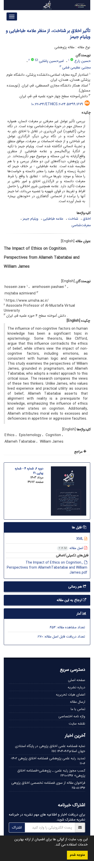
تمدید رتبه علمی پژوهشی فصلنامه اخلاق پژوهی (51, 758)
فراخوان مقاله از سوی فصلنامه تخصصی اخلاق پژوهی (48, 783)
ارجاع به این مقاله (70, 600)
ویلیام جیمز (30, 218)
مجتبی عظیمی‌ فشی (76, 67)
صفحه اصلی (76, 680)
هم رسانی (75, 586)
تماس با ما (78, 709)
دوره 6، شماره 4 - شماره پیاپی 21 (29, 470)
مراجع (78, 451)
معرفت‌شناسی (81, 225)
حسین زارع (82, 61)
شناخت (73, 218)
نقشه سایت (77, 723)
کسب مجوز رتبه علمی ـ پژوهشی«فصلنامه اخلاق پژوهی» (51, 773)
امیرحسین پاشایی (51, 61)
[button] (53, 845)
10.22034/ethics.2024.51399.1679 (57, 104)
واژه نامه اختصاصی (71, 716)
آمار (79, 613)
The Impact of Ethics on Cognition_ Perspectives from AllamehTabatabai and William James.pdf (47, 567)
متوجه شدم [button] (77, 855)
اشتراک (17, 827)
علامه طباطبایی (53, 218)
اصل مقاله (71, 548)
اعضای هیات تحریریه (70, 694)
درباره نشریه (76, 687)
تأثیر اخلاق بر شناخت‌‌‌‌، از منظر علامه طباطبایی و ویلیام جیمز (48, 33)
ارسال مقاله (77, 702)
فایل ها (77, 527)
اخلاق (87, 218)
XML (80, 539)
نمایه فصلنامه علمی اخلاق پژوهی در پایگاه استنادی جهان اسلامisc (50, 748)
